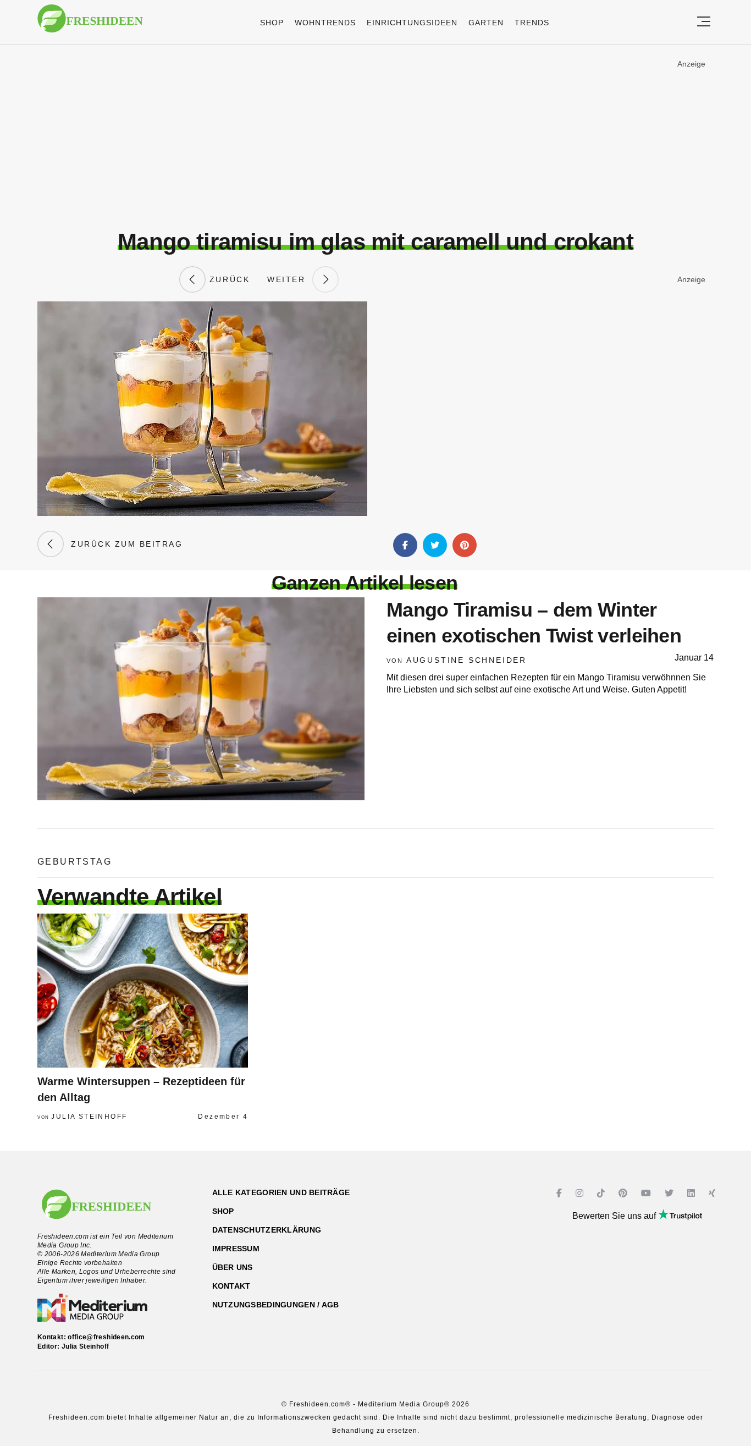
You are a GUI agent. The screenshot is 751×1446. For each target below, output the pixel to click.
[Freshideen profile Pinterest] (624, 1193)
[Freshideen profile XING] (713, 1193)
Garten (486, 22)
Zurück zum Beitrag (123, 544)
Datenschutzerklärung (267, 1229)
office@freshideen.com (106, 1337)
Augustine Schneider (466, 660)
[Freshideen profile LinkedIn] (692, 1193)
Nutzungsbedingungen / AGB (275, 1304)
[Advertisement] (375, 137)
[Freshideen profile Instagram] (581, 1193)
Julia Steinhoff (89, 1116)
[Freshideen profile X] (670, 1193)
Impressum (236, 1248)
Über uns (232, 1267)
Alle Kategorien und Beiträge (281, 1192)
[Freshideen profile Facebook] (560, 1193)
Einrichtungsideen (412, 22)
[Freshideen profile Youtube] (647, 1193)
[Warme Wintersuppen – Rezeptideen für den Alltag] (142, 991)
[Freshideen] (90, 24)
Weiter (289, 279)
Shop (272, 22)
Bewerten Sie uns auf (615, 1215)
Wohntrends (325, 22)
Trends (532, 22)
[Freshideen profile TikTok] (602, 1193)
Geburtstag (74, 861)
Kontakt (231, 1286)
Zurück (228, 279)
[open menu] (704, 22)
